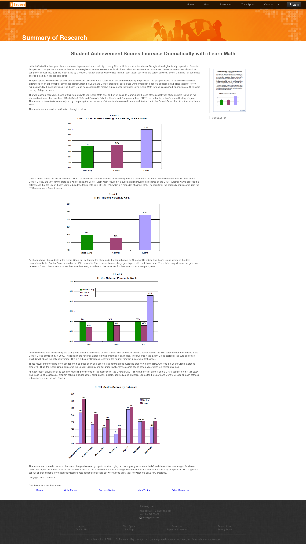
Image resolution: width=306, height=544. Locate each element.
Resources (226, 4)
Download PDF (219, 117)
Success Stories (107, 490)
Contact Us (270, 4)
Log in (295, 4)
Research (41, 490)
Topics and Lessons (177, 529)
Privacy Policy (225, 529)
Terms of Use (225, 526)
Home (190, 4)
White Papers (70, 490)
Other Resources (180, 490)
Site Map (129, 529)
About (206, 4)
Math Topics (144, 490)
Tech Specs (248, 4)
